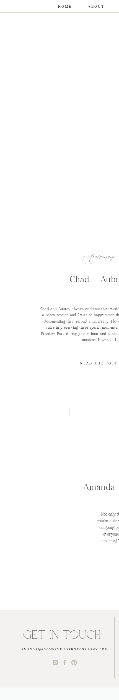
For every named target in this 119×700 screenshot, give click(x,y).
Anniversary (98, 257)
